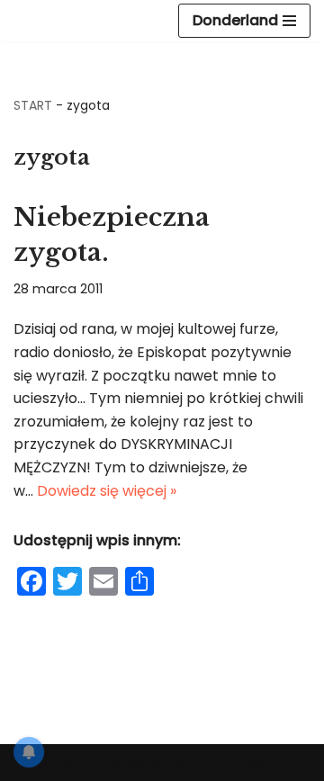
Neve (74, 762)
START (33, 105)
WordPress (230, 762)
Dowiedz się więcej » (106, 490)
